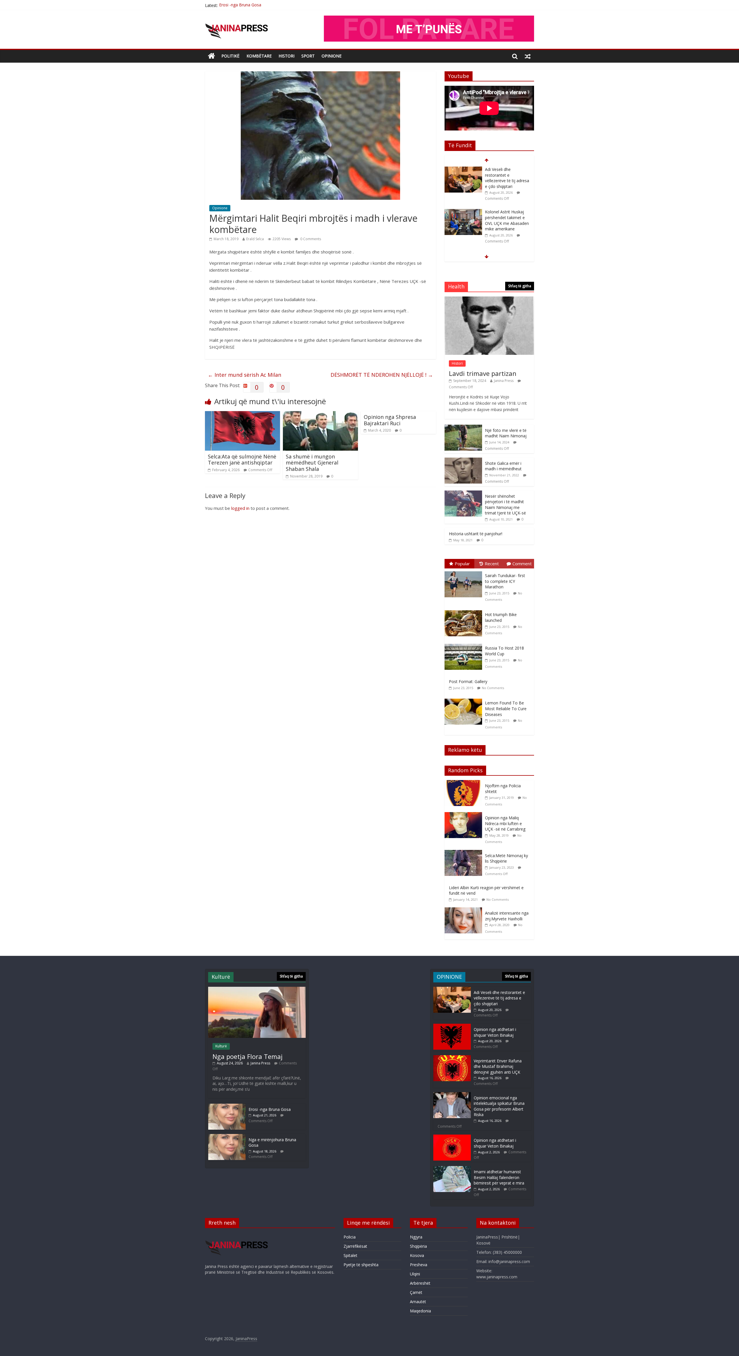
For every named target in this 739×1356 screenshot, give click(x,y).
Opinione (219, 208)
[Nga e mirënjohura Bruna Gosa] (463, 246)
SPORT (308, 56)
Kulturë (221, 1046)
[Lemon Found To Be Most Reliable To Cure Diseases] (465, 699)
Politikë (230, 56)
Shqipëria (418, 1246)
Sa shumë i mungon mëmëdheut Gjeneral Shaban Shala (312, 462)
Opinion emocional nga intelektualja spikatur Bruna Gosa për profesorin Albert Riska (499, 1106)
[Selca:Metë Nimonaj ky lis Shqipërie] (465, 853)
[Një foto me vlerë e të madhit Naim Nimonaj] (463, 427)
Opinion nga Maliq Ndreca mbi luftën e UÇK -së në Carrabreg (505, 823)
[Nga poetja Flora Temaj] (257, 989)
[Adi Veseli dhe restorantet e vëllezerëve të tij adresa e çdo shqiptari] (452, 989)
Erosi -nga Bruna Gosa (270, 1109)
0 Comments (310, 238)
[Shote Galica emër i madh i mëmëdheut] (463, 460)
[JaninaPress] (211, 56)
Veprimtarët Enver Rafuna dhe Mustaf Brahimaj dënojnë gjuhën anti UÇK (498, 1066)
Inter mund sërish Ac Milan (244, 374)
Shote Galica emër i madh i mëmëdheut (503, 466)
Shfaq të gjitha (519, 285)
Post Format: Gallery (468, 681)
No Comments (493, 688)
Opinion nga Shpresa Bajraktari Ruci (390, 420)
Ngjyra (416, 1237)
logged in (240, 508)
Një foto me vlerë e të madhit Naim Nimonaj (506, 433)
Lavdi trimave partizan (482, 373)
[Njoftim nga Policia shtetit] (465, 783)
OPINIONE (331, 56)
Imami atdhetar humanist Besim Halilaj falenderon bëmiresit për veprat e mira (499, 1177)
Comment (522, 563)
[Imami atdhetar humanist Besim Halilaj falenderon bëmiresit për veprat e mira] (452, 1169)
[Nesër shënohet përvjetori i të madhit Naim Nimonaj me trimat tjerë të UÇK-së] (463, 493)
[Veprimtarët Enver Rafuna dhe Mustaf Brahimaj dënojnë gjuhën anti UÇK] (452, 1058)
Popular (462, 563)
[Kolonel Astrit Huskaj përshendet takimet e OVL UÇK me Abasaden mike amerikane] (463, 169)
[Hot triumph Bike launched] (465, 610)
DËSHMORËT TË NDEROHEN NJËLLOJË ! (382, 374)
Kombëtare (259, 56)
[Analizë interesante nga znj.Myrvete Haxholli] (465, 910)
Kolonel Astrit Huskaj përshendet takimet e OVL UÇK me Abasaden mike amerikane (507, 178)
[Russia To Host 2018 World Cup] (465, 644)
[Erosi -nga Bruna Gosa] (227, 1106)
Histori (286, 56)
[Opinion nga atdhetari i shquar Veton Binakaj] (463, 212)
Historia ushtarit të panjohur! (475, 533)
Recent (492, 563)
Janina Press (504, 380)
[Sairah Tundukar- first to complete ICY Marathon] (465, 571)
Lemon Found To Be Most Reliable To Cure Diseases (506, 708)
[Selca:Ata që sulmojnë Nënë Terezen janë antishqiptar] (242, 414)
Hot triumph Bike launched (501, 617)
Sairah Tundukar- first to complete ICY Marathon (505, 581)
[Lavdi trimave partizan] (489, 299)
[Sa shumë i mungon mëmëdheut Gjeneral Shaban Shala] (320, 414)
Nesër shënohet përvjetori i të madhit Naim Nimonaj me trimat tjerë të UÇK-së (505, 504)
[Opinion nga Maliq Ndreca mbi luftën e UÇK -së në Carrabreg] (465, 815)
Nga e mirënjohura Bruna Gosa (502, 248)
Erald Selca (255, 238)
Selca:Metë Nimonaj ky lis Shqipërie (506, 858)
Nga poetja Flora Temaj (247, 1056)
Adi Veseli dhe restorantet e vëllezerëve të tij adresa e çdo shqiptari (281, 5)
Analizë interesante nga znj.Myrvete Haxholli (507, 916)
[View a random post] (527, 56)
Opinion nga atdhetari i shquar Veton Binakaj (506, 214)
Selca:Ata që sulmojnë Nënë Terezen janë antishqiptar (242, 459)
